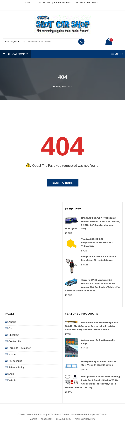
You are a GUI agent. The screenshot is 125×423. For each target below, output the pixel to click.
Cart (11, 328)
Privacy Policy (62, 2)
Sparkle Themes (99, 414)
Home (56, 86)
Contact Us (43, 2)
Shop (11, 373)
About (29, 2)
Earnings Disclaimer (86, 2)
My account (15, 360)
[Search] (81, 41)
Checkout (13, 334)
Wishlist (13, 380)
